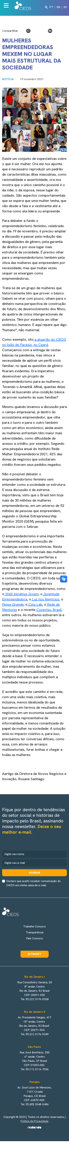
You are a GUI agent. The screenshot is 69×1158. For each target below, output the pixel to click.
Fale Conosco (34, 938)
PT (51, 7)
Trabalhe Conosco (34, 926)
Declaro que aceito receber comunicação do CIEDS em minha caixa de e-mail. (33, 883)
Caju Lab (35, 604)
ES (65, 7)
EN (58, 7)
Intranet (34, 954)
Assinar (34, 872)
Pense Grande (13, 604)
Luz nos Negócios (45, 599)
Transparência (34, 932)
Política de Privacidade (34, 1121)
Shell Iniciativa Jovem (21, 594)
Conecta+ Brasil (49, 609)
